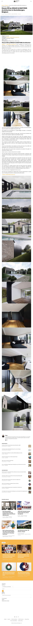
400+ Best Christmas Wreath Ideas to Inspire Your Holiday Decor (11, 479)
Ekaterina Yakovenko (21, 533)
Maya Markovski (5, 535)
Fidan (6, 435)
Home (3, 5)
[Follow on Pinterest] (6, 440)
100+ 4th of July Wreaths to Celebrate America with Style (10, 483)
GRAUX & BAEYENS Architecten (9, 44)
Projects (6, 5)
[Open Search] (31, 1)
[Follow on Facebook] (15, 617)
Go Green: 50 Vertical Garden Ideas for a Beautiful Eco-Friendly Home (12, 487)
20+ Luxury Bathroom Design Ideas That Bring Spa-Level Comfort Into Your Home (14, 464)
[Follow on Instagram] (16, 617)
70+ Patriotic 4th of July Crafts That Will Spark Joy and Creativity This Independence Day (15, 491)
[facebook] (5, 440)
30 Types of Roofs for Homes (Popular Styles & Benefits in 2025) (11, 445)
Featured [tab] (3, 542)
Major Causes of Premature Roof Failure (7, 460)
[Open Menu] (2, 1)
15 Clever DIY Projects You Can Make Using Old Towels (9, 456)
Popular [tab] (7, 542)
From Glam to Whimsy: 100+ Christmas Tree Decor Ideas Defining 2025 (12, 475)
